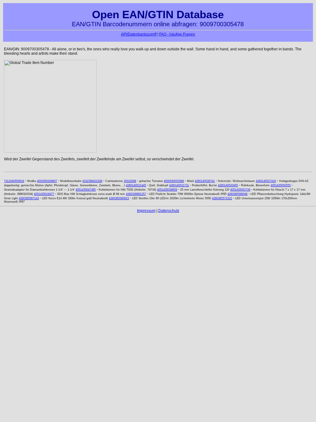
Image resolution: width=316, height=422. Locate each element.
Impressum (146, 211)
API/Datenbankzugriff (138, 34)
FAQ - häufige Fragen (177, 34)
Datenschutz (168, 211)
